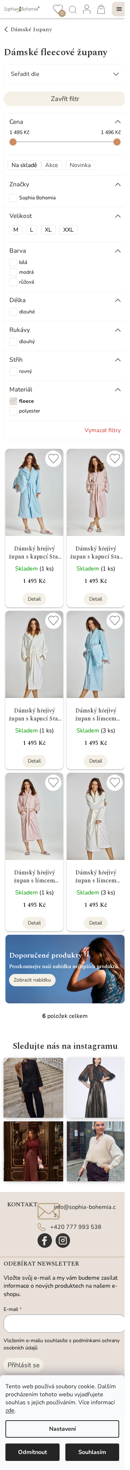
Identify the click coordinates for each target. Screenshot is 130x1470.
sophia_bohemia (63, 1240)
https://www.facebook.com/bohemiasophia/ (45, 1240)
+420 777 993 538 (75, 1227)
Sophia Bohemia (38, 197)
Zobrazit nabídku (32, 979)
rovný (25, 371)
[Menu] (119, 9)
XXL (68, 230)
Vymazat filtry (102, 430)
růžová (26, 282)
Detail (34, 599)
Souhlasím (92, 1452)
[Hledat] (72, 9)
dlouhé (27, 311)
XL (48, 230)
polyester (29, 410)
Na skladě (24, 165)
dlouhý (27, 341)
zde (9, 1410)
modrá (26, 272)
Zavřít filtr (65, 98)
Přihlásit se (24, 1365)
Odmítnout (32, 1452)
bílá (23, 262)
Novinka (80, 165)
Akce (51, 165)
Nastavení (62, 1429)
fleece (26, 401)
